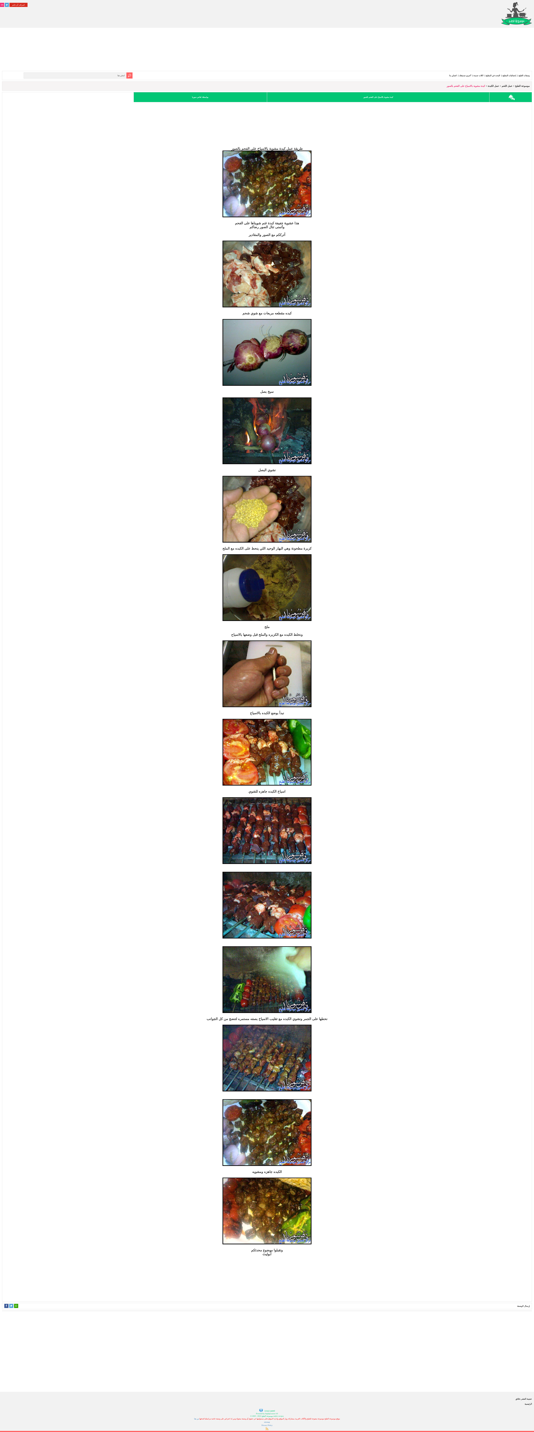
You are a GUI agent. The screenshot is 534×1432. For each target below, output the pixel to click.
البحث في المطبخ (493, 75)
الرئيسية (528, 1404)
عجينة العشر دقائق (524, 1399)
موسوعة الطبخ (522, 86)
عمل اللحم (507, 86)
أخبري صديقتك (465, 75)
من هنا (196, 1419)
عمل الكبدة (493, 86)
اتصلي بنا (453, 75)
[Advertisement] (267, 50)
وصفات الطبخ (524, 75)
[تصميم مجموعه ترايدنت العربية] (267, 1410)
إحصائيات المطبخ (509, 75)
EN (2, 5)
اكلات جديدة (478, 75)
